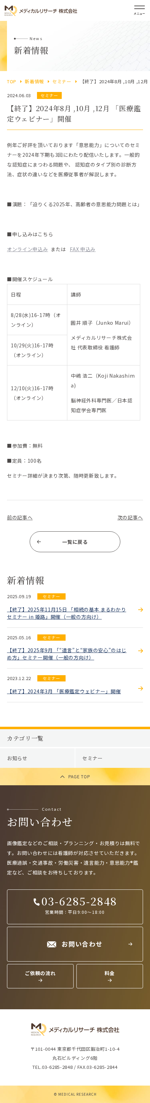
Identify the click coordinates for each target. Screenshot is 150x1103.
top (11, 81)
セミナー (62, 81)
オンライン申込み (27, 249)
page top (79, 776)
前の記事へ (20, 517)
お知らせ (17, 758)
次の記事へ (130, 517)
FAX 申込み (83, 249)
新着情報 (34, 81)
